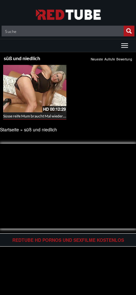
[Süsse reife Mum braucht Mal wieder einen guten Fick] (34, 88)
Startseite (9, 129)
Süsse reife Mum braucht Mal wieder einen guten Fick (46, 116)
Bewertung (124, 59)
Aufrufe (109, 59)
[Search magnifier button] (129, 31)
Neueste (97, 59)
